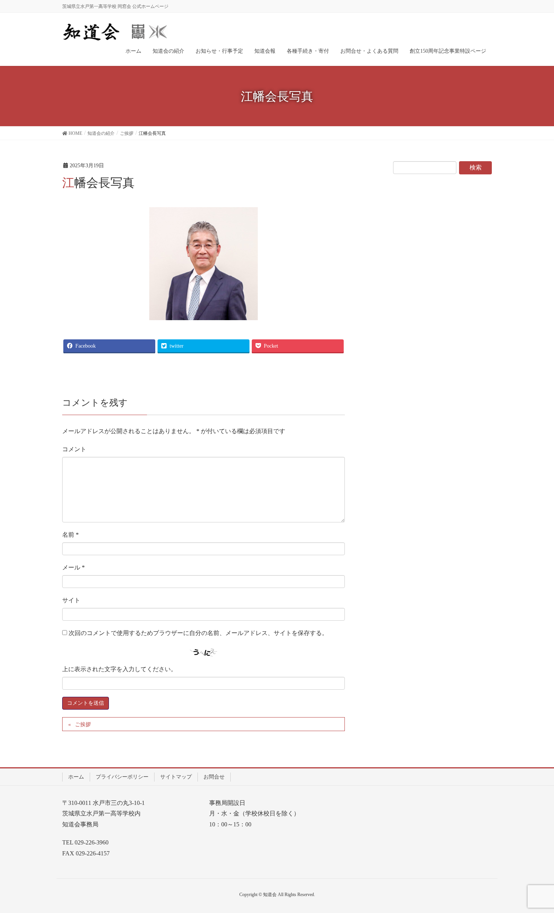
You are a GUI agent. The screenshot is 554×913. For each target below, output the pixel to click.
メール (73, 567)
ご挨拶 (83, 724)
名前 (70, 534)
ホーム (76, 777)
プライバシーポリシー (122, 777)
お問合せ (214, 777)
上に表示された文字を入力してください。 (119, 669)
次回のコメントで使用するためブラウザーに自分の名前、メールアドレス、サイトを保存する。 (198, 633)
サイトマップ (176, 777)
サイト (71, 600)
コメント (74, 449)
